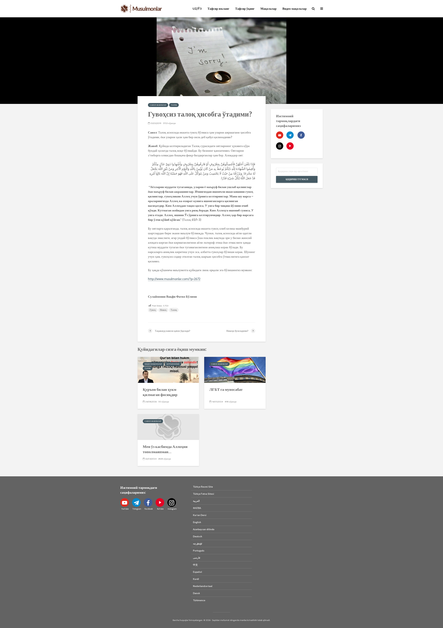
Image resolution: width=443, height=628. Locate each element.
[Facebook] (301, 135)
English (197, 522)
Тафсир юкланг (218, 9)
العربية (196, 500)
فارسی (196, 557)
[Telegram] (290, 135)
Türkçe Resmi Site (203, 486)
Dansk (196, 593)
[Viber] (290, 146)
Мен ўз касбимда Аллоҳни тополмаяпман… (165, 449)
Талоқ (174, 105)
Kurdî (196, 579)
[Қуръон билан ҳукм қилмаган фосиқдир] (168, 369)
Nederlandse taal (202, 586)
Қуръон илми (173, 364)
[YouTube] (279, 135)
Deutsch (197, 536)
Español (197, 571)
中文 (195, 564)
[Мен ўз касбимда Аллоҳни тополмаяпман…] (168, 427)
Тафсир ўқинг (245, 9)
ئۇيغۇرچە (197, 543)
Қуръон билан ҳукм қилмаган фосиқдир (160, 392)
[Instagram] (279, 146)
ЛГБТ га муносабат (226, 389)
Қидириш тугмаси (297, 179)
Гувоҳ (153, 309)
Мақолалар (268, 9)
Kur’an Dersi (199, 515)
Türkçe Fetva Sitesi (203, 493)
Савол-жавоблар (158, 105)
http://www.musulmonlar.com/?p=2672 (174, 279)
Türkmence (199, 600)
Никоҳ (163, 309)
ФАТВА (197, 508)
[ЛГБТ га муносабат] (235, 369)
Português (198, 550)
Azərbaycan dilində (203, 529)
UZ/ (197, 9)
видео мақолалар (153, 364)
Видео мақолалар (294, 9)
